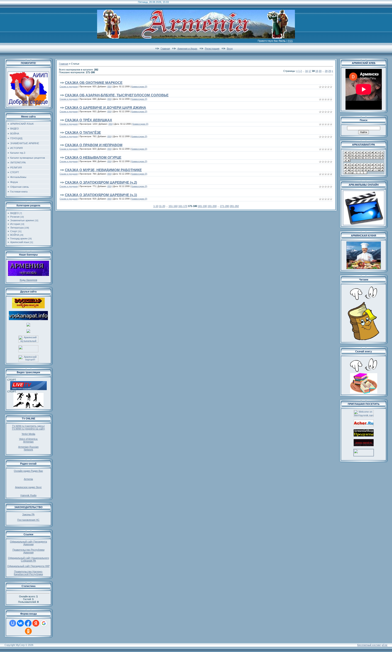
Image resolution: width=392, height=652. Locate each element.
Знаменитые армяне (22, 220)
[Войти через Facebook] (28, 623)
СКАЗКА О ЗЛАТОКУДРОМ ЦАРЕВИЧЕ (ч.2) (101, 182)
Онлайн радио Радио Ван (28, 471)
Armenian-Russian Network (28, 448)
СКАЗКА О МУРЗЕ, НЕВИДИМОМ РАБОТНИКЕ (103, 170)
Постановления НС (28, 519)
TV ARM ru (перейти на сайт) (28, 428)
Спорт (13, 231)
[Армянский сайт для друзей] (364, 425)
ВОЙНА (14, 235)
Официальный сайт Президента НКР (28, 566)
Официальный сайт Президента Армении (28, 543)
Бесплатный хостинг (369, 645)
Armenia (28, 479)
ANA (109, 86)
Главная (165, 48)
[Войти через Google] (43, 623)
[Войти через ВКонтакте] (20, 623)
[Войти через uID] (12, 623)
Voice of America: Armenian (28, 440)
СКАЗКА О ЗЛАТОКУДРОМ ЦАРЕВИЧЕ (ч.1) (101, 195)
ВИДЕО (14, 213)
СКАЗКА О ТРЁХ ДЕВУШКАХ (88, 120)
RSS (290, 40)
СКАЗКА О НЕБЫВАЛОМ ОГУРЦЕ (93, 157)
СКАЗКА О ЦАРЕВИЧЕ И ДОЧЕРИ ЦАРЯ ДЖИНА (105, 107)
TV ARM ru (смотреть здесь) (28, 426)
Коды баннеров (28, 280)
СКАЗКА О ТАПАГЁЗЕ (83, 132)
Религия (15, 216)
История (15, 224)
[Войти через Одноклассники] (28, 631)
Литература (17, 227)
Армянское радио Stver (28, 487)
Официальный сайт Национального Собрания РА (28, 559)
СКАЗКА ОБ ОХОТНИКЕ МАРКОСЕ (93, 83)
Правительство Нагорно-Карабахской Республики (28, 573)
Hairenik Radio (28, 495)
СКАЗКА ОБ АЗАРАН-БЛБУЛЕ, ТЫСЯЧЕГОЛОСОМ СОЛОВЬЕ (117, 95)
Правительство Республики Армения (28, 551)
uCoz (384, 645)
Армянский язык (19, 242)
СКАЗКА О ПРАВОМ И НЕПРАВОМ (93, 145)
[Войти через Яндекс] (35, 623)
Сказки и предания (69, 86)
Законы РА (28, 514)
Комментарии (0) (139, 86)
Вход (230, 48)
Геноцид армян (18, 238)
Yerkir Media (28, 434)
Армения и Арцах (187, 48)
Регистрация (212, 48)
